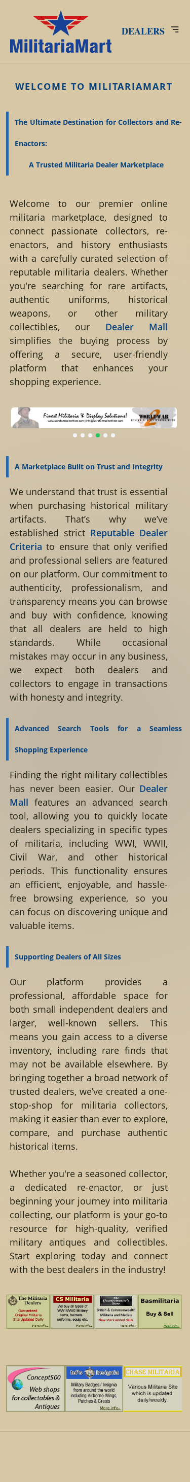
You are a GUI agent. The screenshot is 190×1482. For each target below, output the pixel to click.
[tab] (75, 435)
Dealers (143, 31)
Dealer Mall (136, 327)
